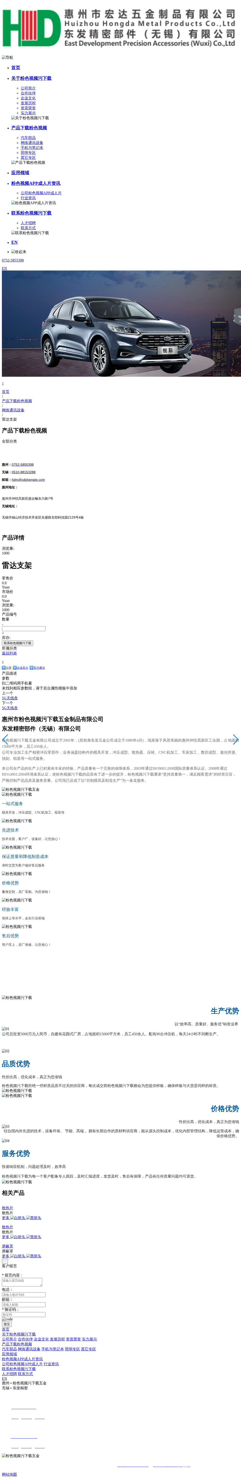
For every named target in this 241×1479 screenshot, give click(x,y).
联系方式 (28, 228)
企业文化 (28, 98)
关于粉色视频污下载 (31, 78)
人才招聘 (28, 223)
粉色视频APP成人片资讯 (35, 183)
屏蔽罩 (7, 1246)
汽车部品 (28, 138)
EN (14, 242)
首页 (15, 67)
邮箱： (7, 1299)
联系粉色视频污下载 (31, 213)
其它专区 (28, 158)
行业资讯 (28, 198)
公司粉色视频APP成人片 (41, 193)
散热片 (7, 1208)
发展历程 (28, 103)
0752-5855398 (13, 260)
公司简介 (28, 88)
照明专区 (28, 153)
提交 (7, 1324)
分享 (9, 667)
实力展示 (28, 113)
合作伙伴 (28, 93)
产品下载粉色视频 (29, 127)
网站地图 (9, 1474)
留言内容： (13, 1275)
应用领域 (20, 172)
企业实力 (22, 667)
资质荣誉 (28, 108)
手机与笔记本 (32, 148)
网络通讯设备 (32, 143)
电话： (7, 1290)
